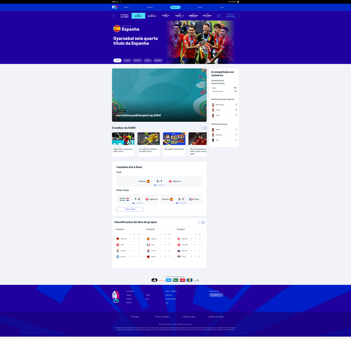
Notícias (129, 299)
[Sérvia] (179, 256)
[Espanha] (148, 238)
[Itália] (148, 244)
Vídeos (128, 295)
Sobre (148, 295)
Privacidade (135, 317)
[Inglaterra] (179, 238)
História (129, 302)
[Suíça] (118, 244)
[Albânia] (148, 256)
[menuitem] (133, 7)
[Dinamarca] (179, 244)
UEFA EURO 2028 (115, 7)
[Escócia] (118, 256)
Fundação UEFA (171, 299)
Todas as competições (230, 15)
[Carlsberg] (176, 280)
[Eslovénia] (179, 250)
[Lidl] (190, 280)
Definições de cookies (215, 317)
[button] (175, 7)
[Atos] (168, 280)
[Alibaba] (161, 280)
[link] (126, 7)
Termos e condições (162, 317)
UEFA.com (169, 295)
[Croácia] (148, 250)
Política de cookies (189, 317)
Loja (147, 299)
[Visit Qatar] (197, 280)
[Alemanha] (118, 238)
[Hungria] (118, 250)
